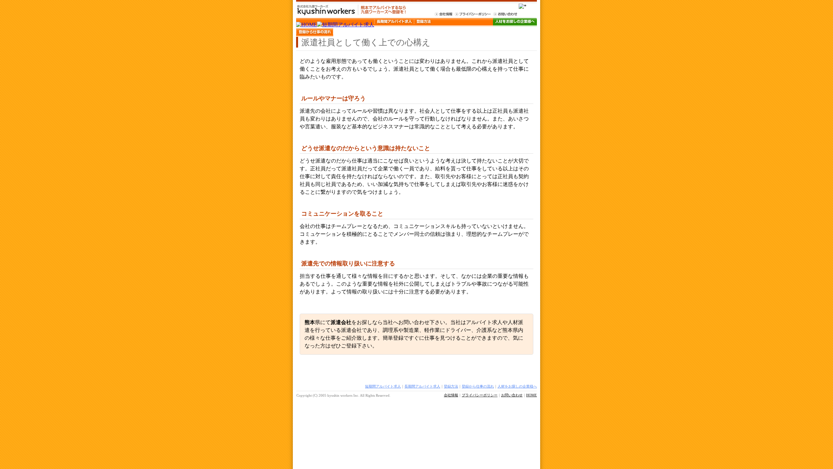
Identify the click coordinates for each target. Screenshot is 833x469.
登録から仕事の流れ (478, 386)
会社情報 (451, 395)
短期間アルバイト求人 (383, 386)
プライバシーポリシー (480, 395)
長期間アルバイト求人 (422, 386)
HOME (531, 395)
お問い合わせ (512, 395)
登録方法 (451, 386)
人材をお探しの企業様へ (517, 386)
